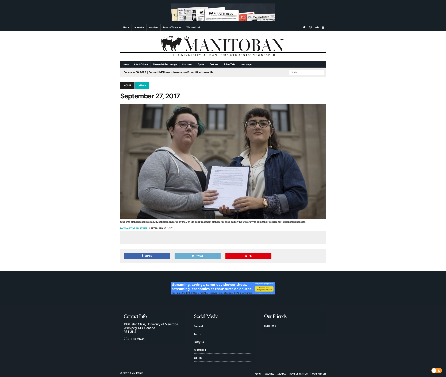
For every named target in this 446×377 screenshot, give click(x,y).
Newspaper (246, 64)
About (126, 27)
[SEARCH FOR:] (306, 72)
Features (214, 64)
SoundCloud (200, 350)
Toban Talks (229, 64)
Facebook (198, 326)
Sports (201, 64)
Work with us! (193, 27)
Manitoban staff (135, 228)
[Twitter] (304, 27)
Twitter (198, 334)
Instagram (199, 342)
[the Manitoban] (223, 46)
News (126, 64)
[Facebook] (298, 27)
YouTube (198, 357)
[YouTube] (323, 27)
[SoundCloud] (317, 27)
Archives (153, 27)
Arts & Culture (141, 64)
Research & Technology (165, 64)
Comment (187, 64)
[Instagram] (310, 27)
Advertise (139, 27)
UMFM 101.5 (270, 326)
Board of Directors (172, 27)
